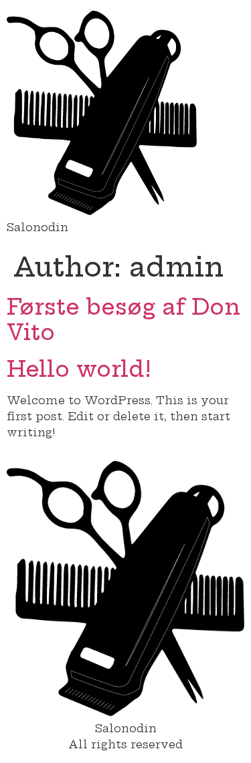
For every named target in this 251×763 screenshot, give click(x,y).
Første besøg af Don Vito (123, 319)
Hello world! (79, 368)
